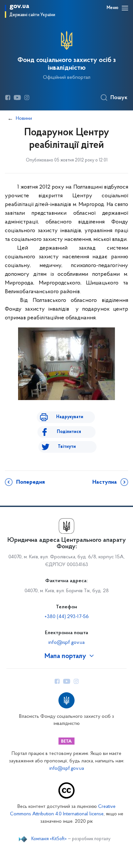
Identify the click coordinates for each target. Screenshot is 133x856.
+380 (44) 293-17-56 (67, 616)
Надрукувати (69, 417)
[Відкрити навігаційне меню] (125, 8)
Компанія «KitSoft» (49, 839)
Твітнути (67, 446)
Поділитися (69, 431)
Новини (24, 118)
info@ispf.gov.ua (66, 642)
